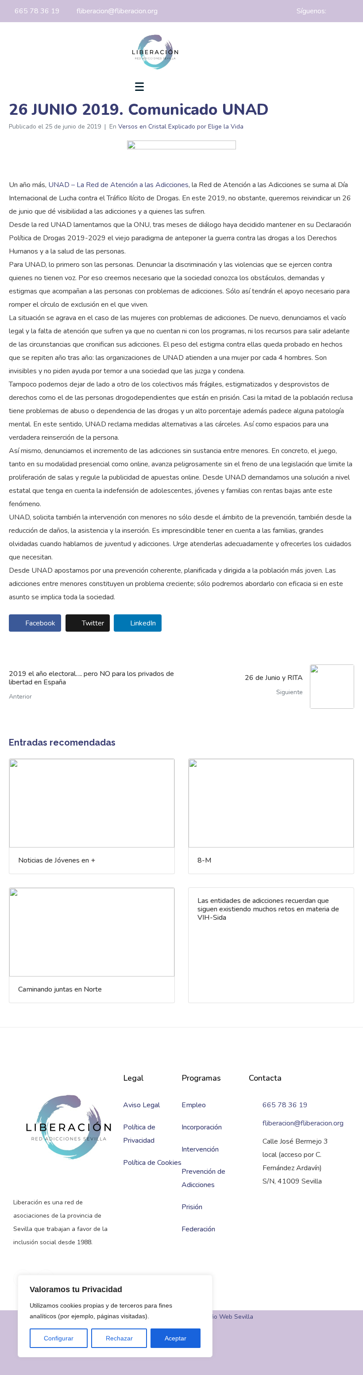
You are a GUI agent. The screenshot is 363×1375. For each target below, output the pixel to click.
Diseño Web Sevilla (225, 1316)
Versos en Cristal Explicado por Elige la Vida (180, 126)
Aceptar (175, 1338)
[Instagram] (352, 11)
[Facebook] (336, 11)
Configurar (58, 1338)
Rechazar (119, 1338)
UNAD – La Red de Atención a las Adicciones (118, 185)
